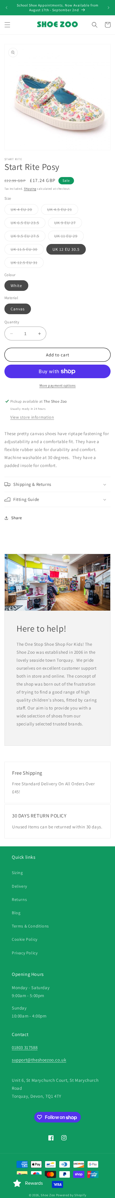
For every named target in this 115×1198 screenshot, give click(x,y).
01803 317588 (24, 1047)
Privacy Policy (24, 953)
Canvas (18, 309)
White (16, 285)
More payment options (58, 385)
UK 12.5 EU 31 (27, 264)
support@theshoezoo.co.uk (39, 1060)
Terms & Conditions (30, 926)
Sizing (17, 872)
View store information (32, 417)
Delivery (19, 886)
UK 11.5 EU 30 (27, 250)
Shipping (30, 189)
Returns (19, 899)
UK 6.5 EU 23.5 (28, 224)
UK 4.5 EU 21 (62, 211)
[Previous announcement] (6, 7)
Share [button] (16, 517)
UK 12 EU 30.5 (66, 249)
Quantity (11, 322)
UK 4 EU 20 (24, 211)
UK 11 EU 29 (69, 237)
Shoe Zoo (48, 1195)
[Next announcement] (108, 7)
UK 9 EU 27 (68, 224)
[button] (7, 24)
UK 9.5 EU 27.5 (28, 237)
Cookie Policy (24, 939)
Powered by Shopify (71, 1195)
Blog (16, 912)
